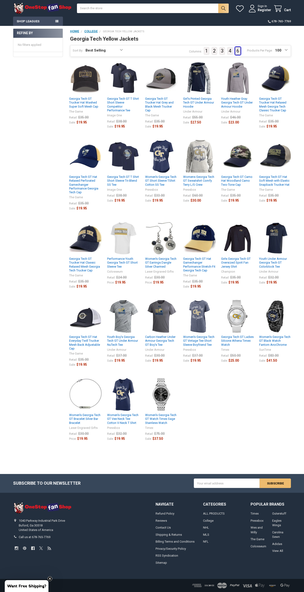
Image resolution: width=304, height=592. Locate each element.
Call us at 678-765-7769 (34, 537)
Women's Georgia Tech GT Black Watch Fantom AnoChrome (274, 340)
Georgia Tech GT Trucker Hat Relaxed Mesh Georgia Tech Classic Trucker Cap (272, 104)
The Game (257, 539)
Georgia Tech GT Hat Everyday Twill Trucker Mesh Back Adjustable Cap (84, 342)
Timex (255, 513)
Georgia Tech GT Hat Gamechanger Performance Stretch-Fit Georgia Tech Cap (199, 264)
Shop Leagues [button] (28, 21)
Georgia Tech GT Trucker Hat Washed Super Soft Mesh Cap (83, 102)
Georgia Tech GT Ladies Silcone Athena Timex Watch (237, 340)
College (208, 520)
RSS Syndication (167, 555)
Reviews (161, 520)
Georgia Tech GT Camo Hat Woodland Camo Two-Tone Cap (236, 180)
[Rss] (49, 548)
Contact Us (163, 527)
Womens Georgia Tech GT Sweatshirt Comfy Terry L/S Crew (198, 180)
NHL (206, 527)
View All (277, 551)
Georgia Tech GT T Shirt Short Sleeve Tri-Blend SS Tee (123, 180)
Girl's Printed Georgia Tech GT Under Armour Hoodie (198, 102)
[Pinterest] (24, 548)
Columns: (195, 51)
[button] (26, 586)
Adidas (277, 544)
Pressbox (257, 520)
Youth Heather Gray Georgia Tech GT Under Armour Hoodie (237, 102)
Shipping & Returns (169, 534)
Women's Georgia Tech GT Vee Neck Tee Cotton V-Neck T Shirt (122, 419)
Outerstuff (279, 513)
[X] (41, 548)
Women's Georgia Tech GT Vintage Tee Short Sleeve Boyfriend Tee (198, 340)
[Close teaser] (50, 578)
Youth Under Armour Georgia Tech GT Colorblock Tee (273, 262)
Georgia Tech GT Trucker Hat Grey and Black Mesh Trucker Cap (159, 104)
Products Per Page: (260, 50)
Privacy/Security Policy (171, 548)
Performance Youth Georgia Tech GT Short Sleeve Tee (122, 262)
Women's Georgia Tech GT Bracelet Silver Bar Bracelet (84, 419)
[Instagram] (16, 548)
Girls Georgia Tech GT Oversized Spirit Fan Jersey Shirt (236, 262)
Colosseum (258, 546)
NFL (206, 541)
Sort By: (78, 50)
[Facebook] (32, 548)
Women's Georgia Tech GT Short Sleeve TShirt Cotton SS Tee (160, 180)
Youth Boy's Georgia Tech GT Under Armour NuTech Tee (122, 340)
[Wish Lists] (241, 8)
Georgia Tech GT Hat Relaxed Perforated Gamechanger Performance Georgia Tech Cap (83, 184)
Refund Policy (165, 513)
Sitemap (161, 562)
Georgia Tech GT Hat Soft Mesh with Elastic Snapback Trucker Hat (274, 180)
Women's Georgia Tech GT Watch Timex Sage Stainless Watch (160, 419)
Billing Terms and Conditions (175, 541)
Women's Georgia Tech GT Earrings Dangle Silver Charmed (160, 262)
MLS (206, 534)
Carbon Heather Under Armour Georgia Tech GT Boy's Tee (160, 340)
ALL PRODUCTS (214, 513)
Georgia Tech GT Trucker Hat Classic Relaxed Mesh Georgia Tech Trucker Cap (84, 264)
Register (264, 10)
